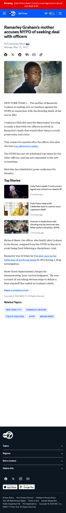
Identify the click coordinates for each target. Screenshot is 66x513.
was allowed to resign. (26, 146)
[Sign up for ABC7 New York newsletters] (28, 479)
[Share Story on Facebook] (5, 54)
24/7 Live (22, 13)
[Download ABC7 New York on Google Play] (27, 486)
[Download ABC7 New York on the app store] (10, 486)
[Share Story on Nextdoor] (26, 54)
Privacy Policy (8, 498)
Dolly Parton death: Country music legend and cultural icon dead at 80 (33, 4)
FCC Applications (30, 504)
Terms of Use (33, 501)
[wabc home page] (8, 435)
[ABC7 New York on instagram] (20, 479)
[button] (4, 13)
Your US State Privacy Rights (14, 501)
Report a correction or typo (16, 290)
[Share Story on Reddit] (19, 54)
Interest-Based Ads (49, 501)
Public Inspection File (11, 504)
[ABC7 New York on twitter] (13, 479)
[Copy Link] (41, 54)
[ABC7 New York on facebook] (6, 479)
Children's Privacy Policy (46, 498)
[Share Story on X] (12, 54)
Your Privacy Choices (24, 498)
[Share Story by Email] (34, 54)
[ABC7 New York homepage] (12, 13)
